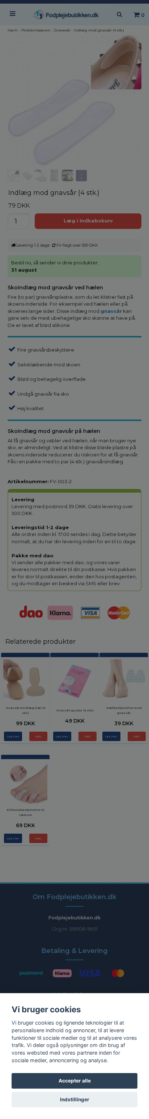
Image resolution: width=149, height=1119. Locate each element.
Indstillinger (74, 1099)
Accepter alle (75, 1081)
